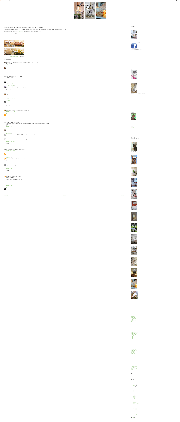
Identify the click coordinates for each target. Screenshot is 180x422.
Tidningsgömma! (135, 404)
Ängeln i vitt (132, 369)
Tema (7, 75)
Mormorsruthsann (133, 355)
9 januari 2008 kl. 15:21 (10, 64)
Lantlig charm (133, 337)
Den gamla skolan (133, 318)
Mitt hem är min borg (134, 354)
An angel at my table (134, 315)
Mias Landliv (132, 352)
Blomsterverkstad (133, 317)
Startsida (64, 195)
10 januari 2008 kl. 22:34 (10, 168)
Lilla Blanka (132, 339)
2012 (133, 378)
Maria (7, 80)
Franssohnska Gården (134, 323)
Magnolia (132, 348)
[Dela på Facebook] (22, 56)
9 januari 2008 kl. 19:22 (10, 90)
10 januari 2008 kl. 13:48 (10, 150)
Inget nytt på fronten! (135, 409)
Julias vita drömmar (133, 334)
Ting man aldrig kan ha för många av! (137, 407)
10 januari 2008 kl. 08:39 (10, 126)
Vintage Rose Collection (134, 366)
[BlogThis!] (21, 56)
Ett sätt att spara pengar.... (136, 398)
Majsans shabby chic (134, 350)
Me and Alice (133, 351)
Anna (133, 127)
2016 (133, 373)
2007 (133, 417)
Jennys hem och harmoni (134, 332)
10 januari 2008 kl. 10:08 (10, 141)
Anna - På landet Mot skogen (10, 85)
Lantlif (132, 336)
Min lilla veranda (133, 353)
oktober (134, 386)
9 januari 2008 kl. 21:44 (10, 98)
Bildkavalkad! (134, 413)
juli (133, 390)
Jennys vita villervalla (134, 333)
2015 (133, 374)
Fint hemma (132, 321)
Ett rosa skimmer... (135, 414)
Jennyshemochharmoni (9, 152)
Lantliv (132, 338)
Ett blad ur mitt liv (133, 320)
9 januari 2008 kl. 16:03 (10, 78)
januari (134, 397)
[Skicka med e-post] (20, 56)
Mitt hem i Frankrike (8, 157)
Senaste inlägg (6, 195)
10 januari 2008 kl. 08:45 (10, 135)
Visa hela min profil (134, 132)
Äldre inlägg (122, 195)
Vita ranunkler (133, 367)
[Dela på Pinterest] (23, 56)
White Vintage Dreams (134, 368)
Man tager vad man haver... (136, 403)
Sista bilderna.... (135, 415)
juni (133, 391)
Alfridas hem (132, 314)
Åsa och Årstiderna (21, 31)
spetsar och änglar (8, 133)
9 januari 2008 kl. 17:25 (10, 83)
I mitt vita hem (133, 331)
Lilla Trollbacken (133, 340)
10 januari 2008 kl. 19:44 (10, 161)
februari (134, 396)
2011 (132, 379)
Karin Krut (132, 335)
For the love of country (134, 322)
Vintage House (133, 365)
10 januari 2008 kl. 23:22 (10, 185)
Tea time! (134, 410)
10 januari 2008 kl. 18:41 (10, 155)
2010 (133, 380)
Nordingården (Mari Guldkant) (135, 357)
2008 (133, 383)
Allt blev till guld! (135, 408)
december (134, 384)
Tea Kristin (7, 128)
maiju (7, 187)
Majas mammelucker (133, 349)
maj (133, 392)
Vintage (132, 364)
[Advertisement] (90, 22)
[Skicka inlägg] (19, 56)
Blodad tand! (134, 402)
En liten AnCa (8, 100)
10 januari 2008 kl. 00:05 (10, 111)
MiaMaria (7, 66)
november (134, 385)
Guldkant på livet (133, 324)
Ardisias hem (133, 316)
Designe (132, 319)
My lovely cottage (133, 356)
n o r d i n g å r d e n (8, 148)
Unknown (7, 113)
